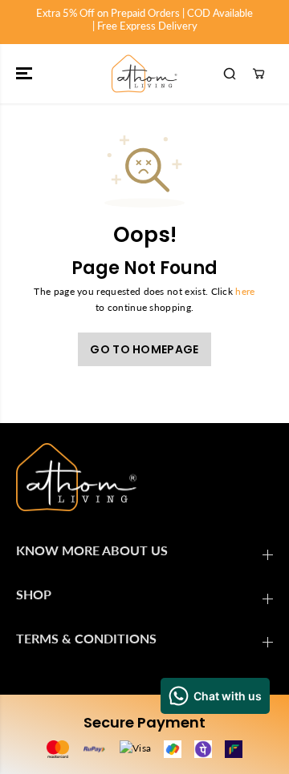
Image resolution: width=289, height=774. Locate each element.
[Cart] (258, 73)
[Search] (229, 73)
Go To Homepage (144, 349)
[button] (25, 74)
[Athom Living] (144, 74)
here (244, 291)
